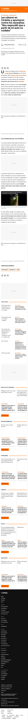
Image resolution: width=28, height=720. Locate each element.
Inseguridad (5, 269)
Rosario (3, 600)
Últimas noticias (5, 654)
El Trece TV (11, 715)
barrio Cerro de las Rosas (19, 75)
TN (7, 715)
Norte (2, 616)
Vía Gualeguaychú (5, 645)
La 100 (21, 715)
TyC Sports (16, 716)
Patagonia (3, 648)
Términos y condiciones (6, 685)
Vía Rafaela (3, 640)
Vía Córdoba (4, 15)
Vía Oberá (3, 636)
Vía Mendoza (4, 626)
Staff (2, 692)
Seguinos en (21, 44)
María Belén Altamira (9, 44)
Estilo (2, 665)
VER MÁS (4, 415)
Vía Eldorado (4, 632)
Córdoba (3, 598)
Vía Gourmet (4, 675)
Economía (3, 658)
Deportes (3, 663)
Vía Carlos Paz (4, 606)
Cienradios (9, 716)
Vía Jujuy (3, 618)
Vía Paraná (3, 642)
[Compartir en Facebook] (2, 68)
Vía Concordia (4, 643)
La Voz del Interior (6, 718)
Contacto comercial (6, 688)
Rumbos (3, 679)
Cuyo (2, 624)
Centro (2, 604)
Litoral (2, 629)
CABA (2, 601)
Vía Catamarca (4, 622)
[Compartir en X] (8, 68)
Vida (2, 667)
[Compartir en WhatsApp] (5, 68)
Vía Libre (3, 677)
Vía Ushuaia (3, 650)
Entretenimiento (5, 661)
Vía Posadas (4, 631)
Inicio (2, 596)
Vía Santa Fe (4, 638)
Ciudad (3, 716)
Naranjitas (13, 15)
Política (3, 656)
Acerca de (3, 690)
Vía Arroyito (4, 608)
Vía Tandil (3, 610)
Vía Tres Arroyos (5, 612)
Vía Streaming (4, 673)
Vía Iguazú (3, 634)
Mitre (17, 715)
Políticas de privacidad (6, 686)
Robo (18, 269)
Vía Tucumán (4, 620)
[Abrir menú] (26, 9)
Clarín (3, 715)
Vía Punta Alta (4, 613)
